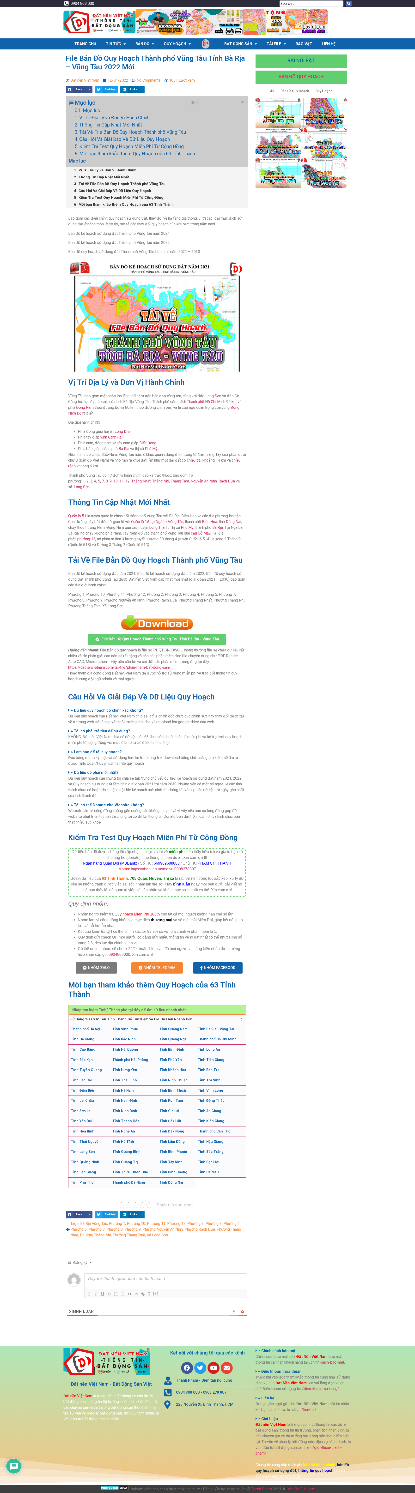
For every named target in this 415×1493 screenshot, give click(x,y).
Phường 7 (96, 1229)
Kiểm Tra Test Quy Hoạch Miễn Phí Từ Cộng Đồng (131, 146)
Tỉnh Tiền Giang (211, 1060)
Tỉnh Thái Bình (124, 1080)
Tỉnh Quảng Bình (126, 1152)
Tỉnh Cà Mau (208, 1172)
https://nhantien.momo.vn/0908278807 (163, 869)
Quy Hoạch (175, 44)
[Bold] (89, 1294)
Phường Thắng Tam (129, 1235)
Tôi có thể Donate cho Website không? (109, 805)
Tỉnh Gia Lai (169, 1111)
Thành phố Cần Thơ (214, 1131)
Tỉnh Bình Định (171, 1050)
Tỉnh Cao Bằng (83, 1050)
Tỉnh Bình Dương (173, 1172)
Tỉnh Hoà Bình (82, 1131)
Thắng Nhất (141, 481)
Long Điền (123, 431)
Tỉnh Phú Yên (170, 1060)
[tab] (157, 710)
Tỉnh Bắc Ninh (124, 1039)
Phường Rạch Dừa (199, 1229)
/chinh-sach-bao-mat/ (327, 1362)
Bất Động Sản (238, 44)
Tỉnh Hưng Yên (124, 1070)
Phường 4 (231, 1223)
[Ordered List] (116, 1294)
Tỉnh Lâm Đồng (172, 1142)
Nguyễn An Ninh (204, 481)
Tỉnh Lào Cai (81, 1080)
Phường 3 (213, 1223)
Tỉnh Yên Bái (81, 1121)
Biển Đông (147, 443)
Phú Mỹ (151, 448)
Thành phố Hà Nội (85, 1029)
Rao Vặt (304, 44)
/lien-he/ (308, 1409)
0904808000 (119, 954)
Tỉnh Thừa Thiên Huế (130, 1172)
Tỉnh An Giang (209, 1111)
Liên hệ (267, 1398)
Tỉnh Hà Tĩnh (123, 1142)
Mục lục (91, 110)
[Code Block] (136, 1294)
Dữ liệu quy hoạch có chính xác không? (108, 710)
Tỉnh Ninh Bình (124, 1111)
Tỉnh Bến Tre (209, 1070)
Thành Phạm (261, 1489)
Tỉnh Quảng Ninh (85, 1162)
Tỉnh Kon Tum (171, 1101)
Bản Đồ (142, 44)
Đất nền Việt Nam (301, 1489)
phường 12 (86, 539)
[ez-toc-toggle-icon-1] (191, 102)
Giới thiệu (269, 1418)
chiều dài (194, 460)
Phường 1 (117, 1223)
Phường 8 (114, 1229)
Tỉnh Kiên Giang (211, 1121)
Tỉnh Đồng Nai (171, 1182)
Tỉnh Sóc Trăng (211, 1152)
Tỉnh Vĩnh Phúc (125, 1029)
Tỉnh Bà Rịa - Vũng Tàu (216, 1029)
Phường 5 (78, 1229)
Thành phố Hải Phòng (130, 1060)
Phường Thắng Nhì (95, 1235)
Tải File (274, 44)
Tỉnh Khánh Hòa (172, 1070)
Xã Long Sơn (157, 1235)
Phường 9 (132, 1229)
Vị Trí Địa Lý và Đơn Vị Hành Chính (114, 117)
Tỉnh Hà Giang (82, 1039)
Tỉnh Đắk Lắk (170, 1121)
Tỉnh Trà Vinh (209, 1080)
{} (149, 1293)
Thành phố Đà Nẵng (128, 1182)
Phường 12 (176, 1223)
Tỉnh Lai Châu (82, 1101)
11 (121, 481)
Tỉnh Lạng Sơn (83, 1152)
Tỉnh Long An (209, 1050)
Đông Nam (85, 407)
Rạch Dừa (227, 481)
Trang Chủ (85, 44)
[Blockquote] (129, 1294)
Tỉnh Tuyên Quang (86, 1070)
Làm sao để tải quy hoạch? (98, 752)
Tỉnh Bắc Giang (83, 1172)
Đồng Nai (233, 521)
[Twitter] (200, 1368)
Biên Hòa (209, 521)
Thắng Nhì (160, 481)
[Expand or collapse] (242, 102)
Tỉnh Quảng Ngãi (173, 1039)
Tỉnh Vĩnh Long (210, 1091)
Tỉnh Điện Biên (83, 1091)
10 (115, 481)
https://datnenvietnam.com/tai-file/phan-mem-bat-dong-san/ (119, 667)
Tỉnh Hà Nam (123, 1091)
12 (127, 481)
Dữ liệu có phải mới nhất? (96, 772)
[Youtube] (214, 1368)
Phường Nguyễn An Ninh (162, 1229)
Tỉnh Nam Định (124, 1101)
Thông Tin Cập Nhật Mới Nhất (110, 125)
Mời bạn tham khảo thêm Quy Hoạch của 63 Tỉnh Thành (137, 154)
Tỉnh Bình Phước (173, 1152)
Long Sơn (213, 396)
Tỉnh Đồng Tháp (211, 1101)
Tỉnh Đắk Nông (171, 1131)
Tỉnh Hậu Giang (210, 1142)
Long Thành (158, 527)
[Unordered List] (122, 1294)
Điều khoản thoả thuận (281, 1371)
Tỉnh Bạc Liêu (209, 1162)
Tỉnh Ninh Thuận (173, 1080)
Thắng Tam (180, 481)
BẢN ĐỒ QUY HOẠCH (301, 76)
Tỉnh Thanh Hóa (125, 1121)
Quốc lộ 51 (77, 516)
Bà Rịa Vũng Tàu (93, 1223)
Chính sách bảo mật (279, 1351)
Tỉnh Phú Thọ (82, 1182)
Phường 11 (156, 1223)
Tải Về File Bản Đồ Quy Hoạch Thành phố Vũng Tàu (132, 132)
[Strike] (109, 1294)
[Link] (143, 1294)
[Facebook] (187, 1368)
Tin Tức (113, 44)
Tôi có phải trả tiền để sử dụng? (102, 731)
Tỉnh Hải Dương (125, 1050)
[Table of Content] (193, 102)
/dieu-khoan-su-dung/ (320, 1388)
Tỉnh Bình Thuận (173, 1091)
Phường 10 (136, 1223)
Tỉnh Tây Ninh (171, 1162)
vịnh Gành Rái (111, 437)
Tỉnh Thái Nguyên (86, 1142)
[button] (157, 639)
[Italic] (95, 1294)
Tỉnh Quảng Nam (173, 1029)
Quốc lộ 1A (140, 521)
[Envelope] (227, 1368)
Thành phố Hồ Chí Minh (206, 401)
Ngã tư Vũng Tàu (169, 521)
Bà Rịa (124, 448)
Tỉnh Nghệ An (123, 1131)
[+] (156, 1293)
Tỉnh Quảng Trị (125, 1162)
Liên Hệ (329, 44)
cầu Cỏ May (200, 533)
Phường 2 (195, 1223)
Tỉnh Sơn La (81, 1111)
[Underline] (102, 1294)
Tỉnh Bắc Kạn (82, 1060)
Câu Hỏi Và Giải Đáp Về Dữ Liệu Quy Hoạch (124, 139)
